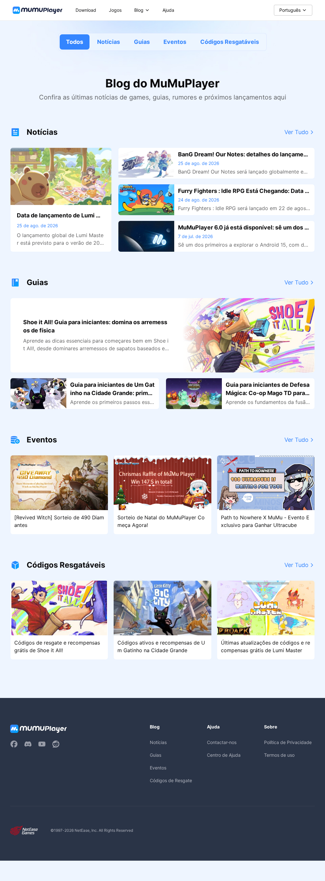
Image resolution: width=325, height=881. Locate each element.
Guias (142, 41)
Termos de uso (279, 755)
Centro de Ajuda (224, 755)
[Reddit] (56, 744)
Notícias (108, 41)
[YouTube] (42, 744)
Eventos (174, 41)
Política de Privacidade (288, 742)
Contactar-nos (221, 742)
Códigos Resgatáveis (229, 41)
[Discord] (28, 744)
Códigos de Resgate (171, 780)
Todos (74, 41)
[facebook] (14, 744)
